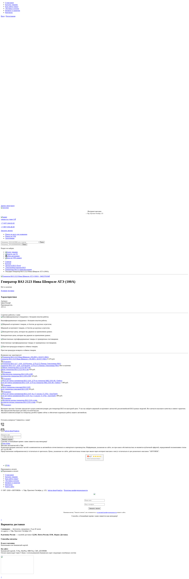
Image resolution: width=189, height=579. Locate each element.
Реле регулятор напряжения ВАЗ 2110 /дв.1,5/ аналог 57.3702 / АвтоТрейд (28, 396)
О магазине (9, 3)
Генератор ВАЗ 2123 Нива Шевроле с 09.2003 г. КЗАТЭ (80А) (24, 359)
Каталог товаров (11, 5)
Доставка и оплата (12, 9)
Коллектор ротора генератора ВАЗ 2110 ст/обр (18, 402)
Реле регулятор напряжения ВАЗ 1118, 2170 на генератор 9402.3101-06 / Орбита (30, 383)
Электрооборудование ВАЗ (15, 267)
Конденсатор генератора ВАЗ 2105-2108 (16, 376)
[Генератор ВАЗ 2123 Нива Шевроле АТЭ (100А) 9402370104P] (25, 276)
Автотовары (9, 238)
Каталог (8, 264)
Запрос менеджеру (8, 206)
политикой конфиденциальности (107, 512)
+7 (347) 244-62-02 (8, 223)
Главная (8, 262)
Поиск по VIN (10, 236)
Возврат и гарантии (12, 10)
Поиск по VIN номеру (13, 258)
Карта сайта (9, 487)
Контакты (9, 12)
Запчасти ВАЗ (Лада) (13, 265)
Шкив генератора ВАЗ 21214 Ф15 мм (15, 369)
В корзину (7, 362)
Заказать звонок (7, 231)
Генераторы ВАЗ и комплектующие (18, 269)
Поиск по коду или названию (16, 234)
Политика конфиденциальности (76, 490)
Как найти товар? (11, 7)
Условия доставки (7, 291)
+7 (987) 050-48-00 (8, 227)
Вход (3, 16)
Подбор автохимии (12, 256)
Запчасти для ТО (11, 254)
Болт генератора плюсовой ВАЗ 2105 (15, 389)
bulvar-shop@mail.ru (12, 431)
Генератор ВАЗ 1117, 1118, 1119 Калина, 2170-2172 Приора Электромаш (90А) (30, 365)
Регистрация (10, 16)
